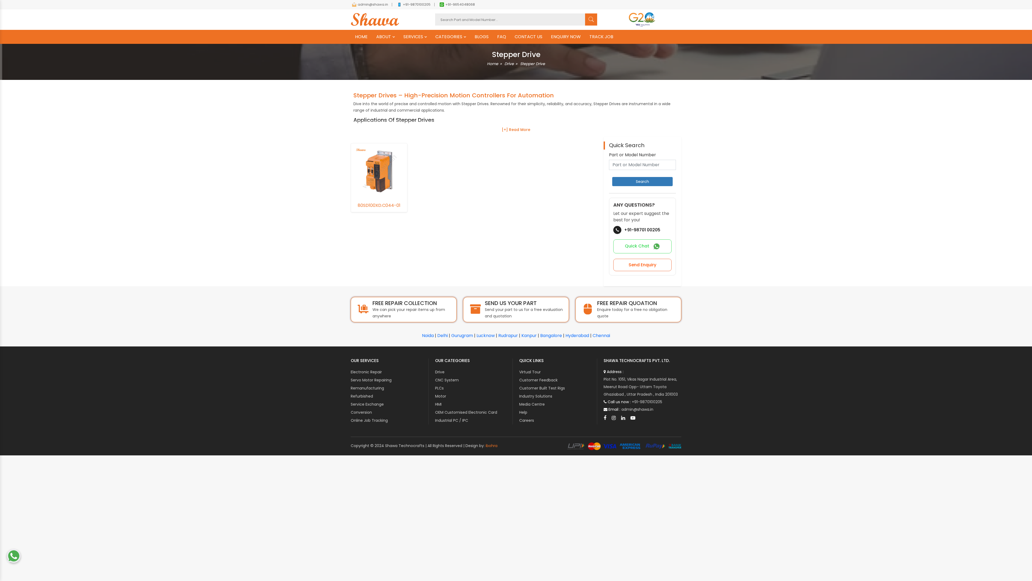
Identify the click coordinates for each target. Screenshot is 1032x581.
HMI (438, 404)
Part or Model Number (632, 155)
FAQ (501, 37)
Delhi (442, 335)
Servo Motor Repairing (371, 380)
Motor (440, 396)
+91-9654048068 (460, 4)
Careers (526, 420)
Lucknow (485, 335)
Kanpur (529, 335)
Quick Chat (637, 246)
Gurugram (462, 335)
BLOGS (482, 37)
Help (523, 412)
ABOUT (383, 37)
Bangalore (551, 335)
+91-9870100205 (417, 4)
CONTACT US (528, 37)
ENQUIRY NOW (566, 37)
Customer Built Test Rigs (542, 388)
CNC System (447, 380)
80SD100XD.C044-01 (379, 205)
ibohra (491, 445)
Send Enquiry (642, 265)
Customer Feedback (538, 380)
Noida (428, 335)
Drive (509, 63)
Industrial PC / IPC (451, 420)
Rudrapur (508, 335)
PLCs (439, 388)
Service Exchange (367, 404)
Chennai (601, 335)
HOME (361, 37)
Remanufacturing (367, 388)
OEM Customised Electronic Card (466, 412)
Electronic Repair (366, 372)
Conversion (361, 412)
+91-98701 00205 (642, 230)
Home (492, 63)
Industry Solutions (535, 396)
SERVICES (413, 37)
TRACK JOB (601, 37)
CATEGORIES (448, 37)
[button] (516, 130)
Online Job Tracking (369, 420)
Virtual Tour (530, 372)
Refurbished (362, 396)
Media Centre (532, 404)
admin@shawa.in (373, 4)
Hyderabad (577, 335)
